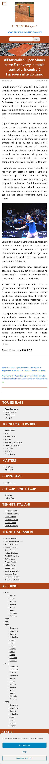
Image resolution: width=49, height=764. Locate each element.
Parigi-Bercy (10, 454)
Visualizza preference (24, 758)
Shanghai (8, 451)
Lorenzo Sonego (11, 526)
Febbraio (13, 613)
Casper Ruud (10, 568)
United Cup (9, 498)
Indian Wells (10, 430)
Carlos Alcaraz (11, 538)
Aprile (12, 607)
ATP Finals (9, 470)
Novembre (14, 631)
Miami (7, 433)
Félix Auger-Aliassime (13, 541)
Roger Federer (10, 550)
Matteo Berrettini (12, 514)
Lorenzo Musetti (11, 520)
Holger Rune (10, 565)
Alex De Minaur (11, 544)
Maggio (13, 604)
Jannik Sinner (10, 523)
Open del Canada (12, 445)
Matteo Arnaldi (11, 511)
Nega (24, 752)
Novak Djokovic (11, 547)
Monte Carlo (10, 436)
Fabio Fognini (10, 517)
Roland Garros (11, 412)
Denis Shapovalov (12, 571)
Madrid (8, 439)
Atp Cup (8, 495)
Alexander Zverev (12, 580)
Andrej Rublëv (11, 562)
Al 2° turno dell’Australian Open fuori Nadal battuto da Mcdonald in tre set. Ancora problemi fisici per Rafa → (24, 379)
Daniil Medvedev (12, 556)
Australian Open (11, 409)
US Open (8, 418)
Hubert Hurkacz (11, 553)
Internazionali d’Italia (13, 442)
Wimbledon (10, 415)
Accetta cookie (24, 745)
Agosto (12, 595)
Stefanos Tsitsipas (12, 577)
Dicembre (14, 628)
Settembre (14, 637)
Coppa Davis (10, 482)
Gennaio (13, 616)
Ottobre (13, 634)
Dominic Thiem (11, 574)
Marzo (12, 610)
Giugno (13, 601)
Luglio (12, 598)
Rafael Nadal (10, 559)
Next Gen (9, 467)
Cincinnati (9, 448)
